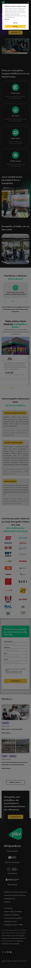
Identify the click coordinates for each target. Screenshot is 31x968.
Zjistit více (7, 19)
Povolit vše (15, 26)
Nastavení (15, 22)
